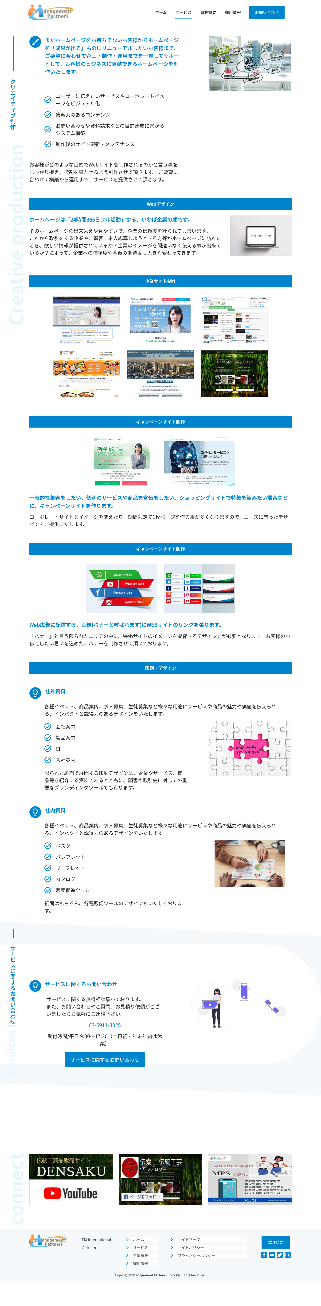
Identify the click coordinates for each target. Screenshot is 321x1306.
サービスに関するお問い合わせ (104, 1059)
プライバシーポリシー (196, 1255)
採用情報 (233, 12)
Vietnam (89, 1247)
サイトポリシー (191, 1247)
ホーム (161, 12)
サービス (184, 12)
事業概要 (208, 12)
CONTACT (275, 1242)
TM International (96, 1239)
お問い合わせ (267, 12)
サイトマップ (189, 1239)
